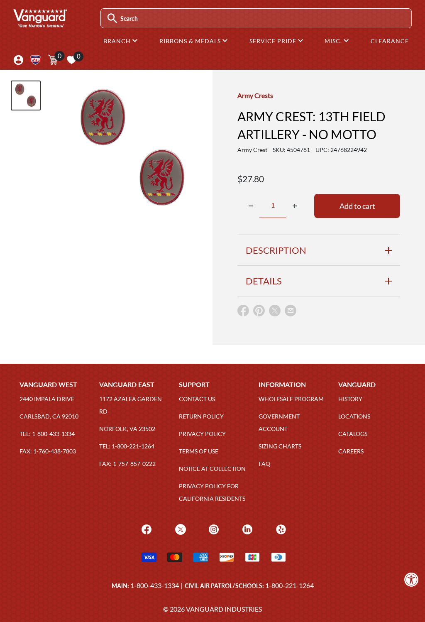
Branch (117, 40)
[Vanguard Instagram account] (213, 528)
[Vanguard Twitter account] (179, 528)
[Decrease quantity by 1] (250, 206)
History (350, 398)
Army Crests (255, 95)
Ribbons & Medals (190, 40)
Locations (354, 416)
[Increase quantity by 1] (294, 206)
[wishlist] (71, 59)
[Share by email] (290, 311)
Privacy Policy (202, 433)
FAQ (264, 463)
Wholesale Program (291, 398)
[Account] (18, 60)
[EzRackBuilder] (35, 60)
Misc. (334, 40)
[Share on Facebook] (243, 312)
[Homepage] (39, 24)
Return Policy (201, 416)
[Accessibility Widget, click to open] (411, 579)
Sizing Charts (280, 446)
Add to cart (357, 206)
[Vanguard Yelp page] (280, 528)
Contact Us (197, 398)
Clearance (390, 40)
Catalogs (352, 433)
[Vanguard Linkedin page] (246, 528)
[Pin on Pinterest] (259, 312)
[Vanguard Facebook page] (145, 528)
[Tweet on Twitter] (275, 312)
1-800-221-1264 (289, 585)
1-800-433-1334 (154, 585)
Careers (351, 451)
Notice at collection (212, 468)
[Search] (112, 18)
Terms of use (198, 451)
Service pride (273, 40)
